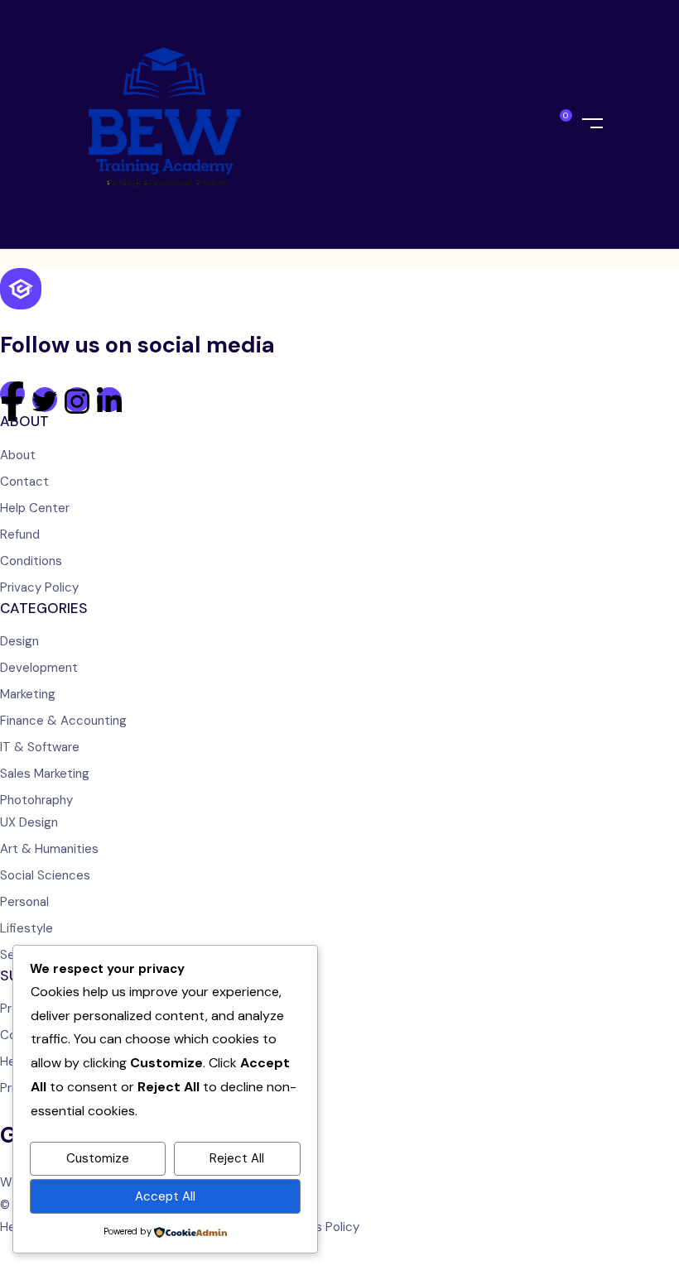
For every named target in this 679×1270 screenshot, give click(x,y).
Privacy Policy (39, 587)
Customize (97, 1158)
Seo (11, 955)
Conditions (31, 561)
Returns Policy (318, 1227)
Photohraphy (36, 800)
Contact (24, 481)
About (18, 455)
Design (19, 641)
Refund (20, 534)
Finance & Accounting (63, 720)
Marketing (27, 694)
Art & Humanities (49, 849)
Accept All (165, 1196)
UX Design (29, 822)
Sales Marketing (44, 773)
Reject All (236, 1158)
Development (39, 667)
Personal (24, 902)
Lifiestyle (26, 928)
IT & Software (39, 747)
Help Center (35, 508)
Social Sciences (45, 875)
